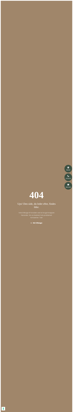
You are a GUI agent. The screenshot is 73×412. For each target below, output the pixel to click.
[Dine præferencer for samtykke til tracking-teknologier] (3, 408)
